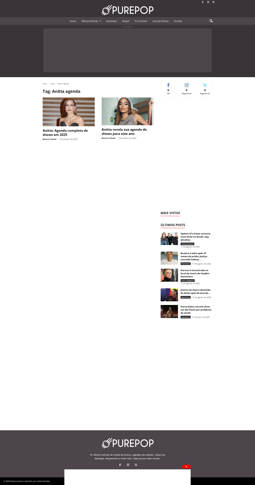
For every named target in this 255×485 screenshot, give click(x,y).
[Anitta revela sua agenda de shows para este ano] (128, 111)
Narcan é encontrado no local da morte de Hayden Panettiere (195, 273)
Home (73, 21)
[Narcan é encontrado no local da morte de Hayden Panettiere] (169, 275)
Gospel (125, 21)
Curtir (168, 83)
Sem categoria (187, 280)
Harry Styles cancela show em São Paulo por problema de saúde (196, 309)
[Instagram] (208, 2)
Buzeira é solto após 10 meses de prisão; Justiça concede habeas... (194, 256)
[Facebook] (203, 2)
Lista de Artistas (160, 21)
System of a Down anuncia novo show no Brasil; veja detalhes (195, 236)
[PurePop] (127, 10)
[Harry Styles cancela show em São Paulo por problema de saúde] (169, 311)
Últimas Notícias (89, 21)
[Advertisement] (127, 50)
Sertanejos (111, 21)
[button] (211, 21)
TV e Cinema (140, 21)
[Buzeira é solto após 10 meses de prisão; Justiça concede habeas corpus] (169, 258)
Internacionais (187, 244)
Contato (178, 21)
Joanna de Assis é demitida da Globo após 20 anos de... (195, 291)
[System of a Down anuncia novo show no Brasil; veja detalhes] (169, 238)
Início (45, 83)
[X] (213, 2)
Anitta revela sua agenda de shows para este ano (124, 131)
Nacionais (185, 263)
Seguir (186, 83)
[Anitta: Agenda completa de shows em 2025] (69, 111)
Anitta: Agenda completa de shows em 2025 (65, 132)
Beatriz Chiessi (49, 139)
